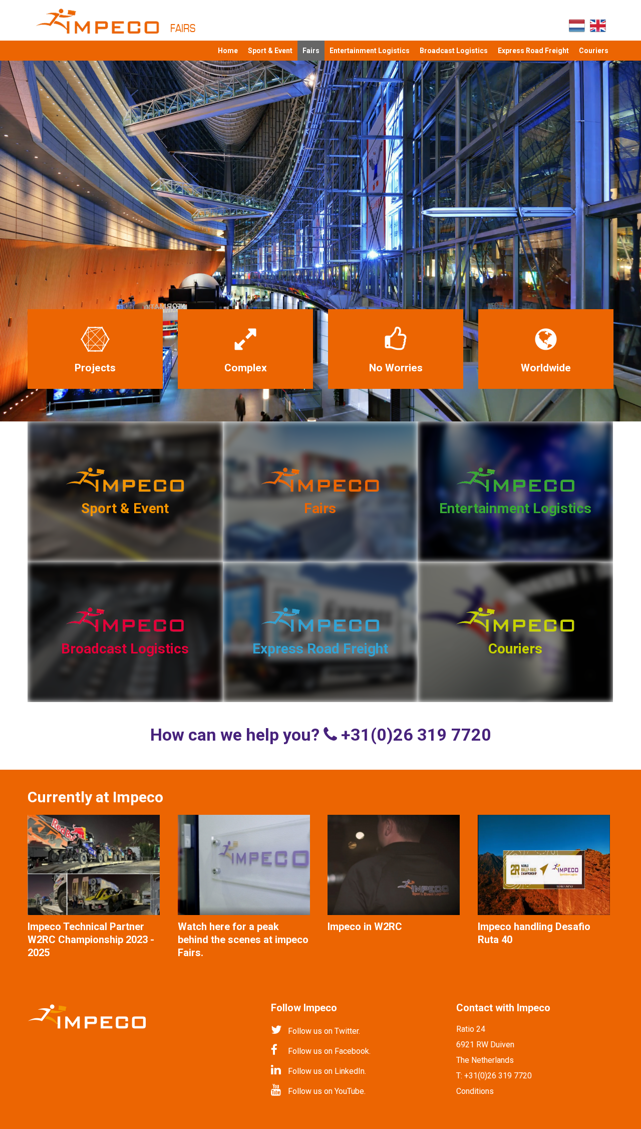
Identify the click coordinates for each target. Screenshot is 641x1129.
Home (228, 51)
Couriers (593, 51)
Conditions (475, 1091)
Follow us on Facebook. (329, 1051)
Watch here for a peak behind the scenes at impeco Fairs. (243, 940)
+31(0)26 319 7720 (498, 1075)
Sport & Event (270, 51)
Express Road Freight (533, 51)
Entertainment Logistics (370, 51)
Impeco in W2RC (365, 927)
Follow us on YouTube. (327, 1091)
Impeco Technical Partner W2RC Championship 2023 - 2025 (91, 940)
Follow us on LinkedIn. (327, 1071)
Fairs (310, 51)
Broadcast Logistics (454, 51)
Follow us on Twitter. (324, 1031)
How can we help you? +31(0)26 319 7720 (320, 735)
